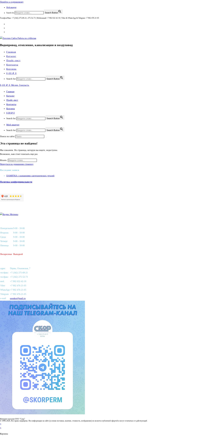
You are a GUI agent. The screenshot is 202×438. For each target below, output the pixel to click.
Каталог (10, 96)
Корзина (10, 108)
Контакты (11, 104)
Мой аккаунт (11, 7)
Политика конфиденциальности (16, 182)
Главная (10, 91)
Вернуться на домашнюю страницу (16, 164)
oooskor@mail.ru (18, 298)
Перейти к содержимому (12, 2)
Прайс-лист (12, 100)
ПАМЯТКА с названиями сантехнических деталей (30, 176)
